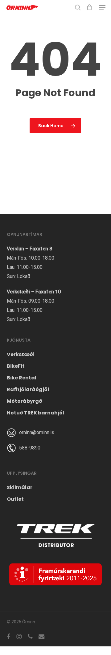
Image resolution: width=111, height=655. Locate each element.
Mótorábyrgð (24, 401)
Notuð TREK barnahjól (35, 412)
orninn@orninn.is (36, 432)
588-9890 (29, 448)
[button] (102, 7)
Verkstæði (21, 354)
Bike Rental (21, 377)
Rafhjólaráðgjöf (28, 389)
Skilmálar (19, 487)
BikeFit (16, 366)
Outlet (15, 499)
